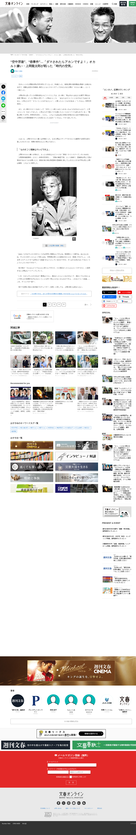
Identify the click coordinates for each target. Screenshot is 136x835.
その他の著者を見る (71, 721)
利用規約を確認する (62, 777)
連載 (56, 4)
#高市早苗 (14, 427)
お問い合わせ (57, 808)
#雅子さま (33, 427)
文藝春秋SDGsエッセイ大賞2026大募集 (64, 403)
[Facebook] (58, 803)
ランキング (34, 4)
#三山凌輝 (78, 427)
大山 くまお (18, 71)
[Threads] (68, 803)
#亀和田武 (59, 427)
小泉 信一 (120, 190)
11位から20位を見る (117, 270)
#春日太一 (87, 427)
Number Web (6, 823)
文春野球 (105, 4)
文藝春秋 (70, 4)
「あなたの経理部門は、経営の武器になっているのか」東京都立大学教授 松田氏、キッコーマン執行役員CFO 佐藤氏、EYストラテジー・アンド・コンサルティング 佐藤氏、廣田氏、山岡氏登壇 (20, 408)
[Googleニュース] (74, 803)
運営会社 (99, 808)
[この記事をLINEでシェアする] (3, 106)
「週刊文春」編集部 (122, 109)
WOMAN (78, 4)
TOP (11, 55)
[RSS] (84, 803)
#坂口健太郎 (24, 427)
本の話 (24, 823)
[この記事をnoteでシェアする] (3, 111)
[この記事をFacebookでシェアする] (3, 93)
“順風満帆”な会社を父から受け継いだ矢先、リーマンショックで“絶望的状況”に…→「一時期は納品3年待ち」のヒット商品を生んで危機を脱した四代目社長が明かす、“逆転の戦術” (43, 407)
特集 (50, 4)
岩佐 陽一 (120, 155)
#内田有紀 (51, 427)
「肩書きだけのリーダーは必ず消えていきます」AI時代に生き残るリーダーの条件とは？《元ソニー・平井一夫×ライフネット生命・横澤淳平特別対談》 (87, 406)
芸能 (20, 76)
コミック (98, 4)
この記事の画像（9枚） (56, 245)
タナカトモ (127, 247)
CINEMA (85, 4)
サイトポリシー (89, 808)
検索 (115, 4)
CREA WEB (16, 823)
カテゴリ (43, 4)
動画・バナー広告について (73, 808)
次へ (86, 305)
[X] (63, 803)
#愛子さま (42, 427)
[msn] (79, 803)
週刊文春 (63, 4)
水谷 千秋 (120, 201)
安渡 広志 (117, 233)
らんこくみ (120, 247)
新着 (27, 4)
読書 (91, 4)
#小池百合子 (69, 427)
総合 (121, 94)
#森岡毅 (13, 431)
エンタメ (17, 55)
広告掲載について (45, 808)
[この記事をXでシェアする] (3, 87)
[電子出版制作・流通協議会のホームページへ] (47, 815)
